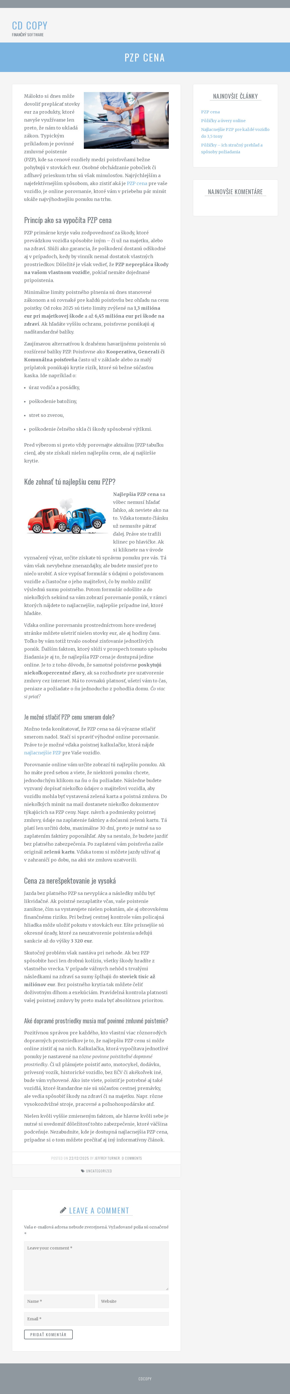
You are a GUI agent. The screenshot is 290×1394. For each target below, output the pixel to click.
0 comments (132, 1158)
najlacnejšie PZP (42, 753)
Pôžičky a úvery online (223, 120)
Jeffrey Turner (107, 1158)
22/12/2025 (79, 1158)
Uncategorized (99, 1170)
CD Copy (30, 25)
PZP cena (137, 183)
